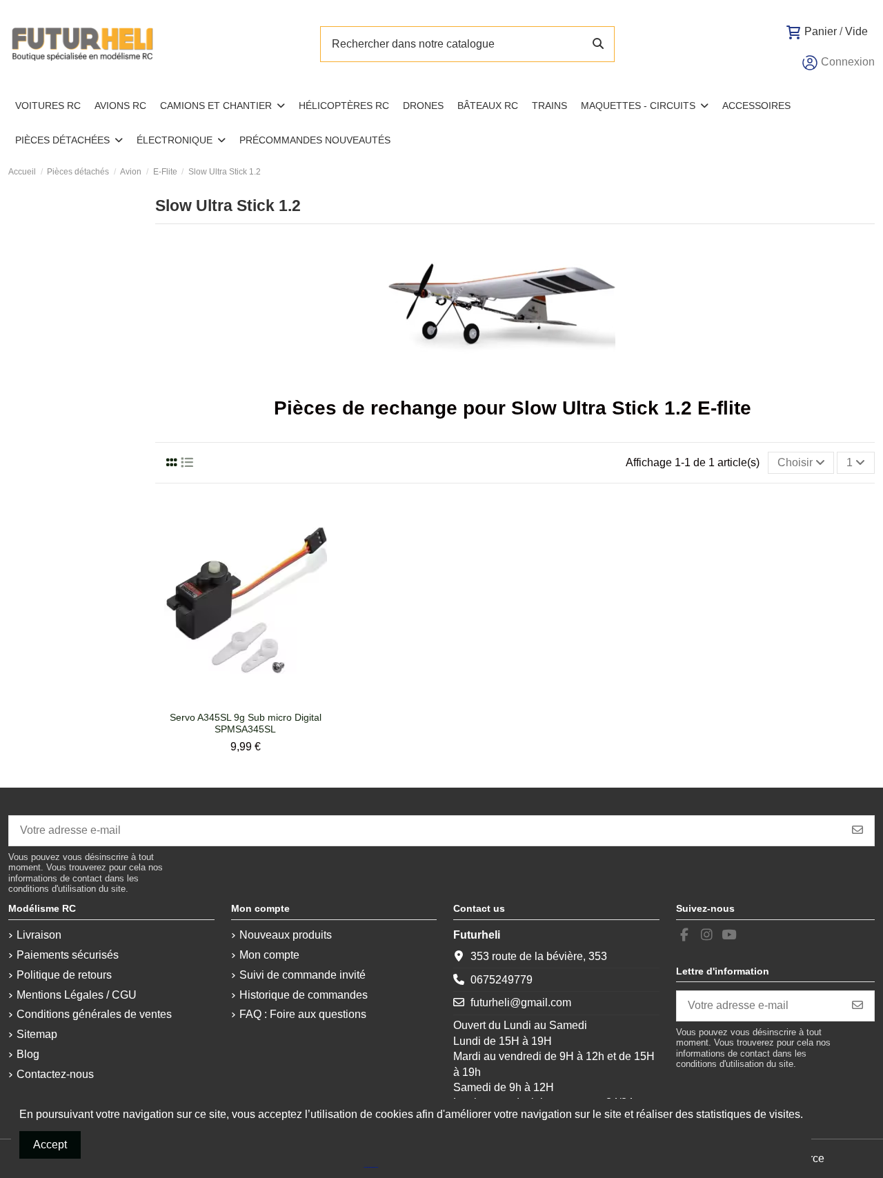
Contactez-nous (55, 1074)
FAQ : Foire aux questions (302, 1014)
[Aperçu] (256, 699)
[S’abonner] (857, 831)
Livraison (39, 935)
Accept (50, 1144)
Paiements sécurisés (68, 955)
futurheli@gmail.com (520, 1002)
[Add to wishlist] (233, 699)
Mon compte (269, 955)
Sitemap (37, 1034)
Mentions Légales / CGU (77, 995)
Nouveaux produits (285, 935)
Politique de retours (64, 975)
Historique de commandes (303, 995)
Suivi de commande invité (302, 975)
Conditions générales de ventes (94, 1014)
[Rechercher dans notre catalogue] (598, 44)
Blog (28, 1054)
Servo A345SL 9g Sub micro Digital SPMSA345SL (245, 723)
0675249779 (501, 980)
